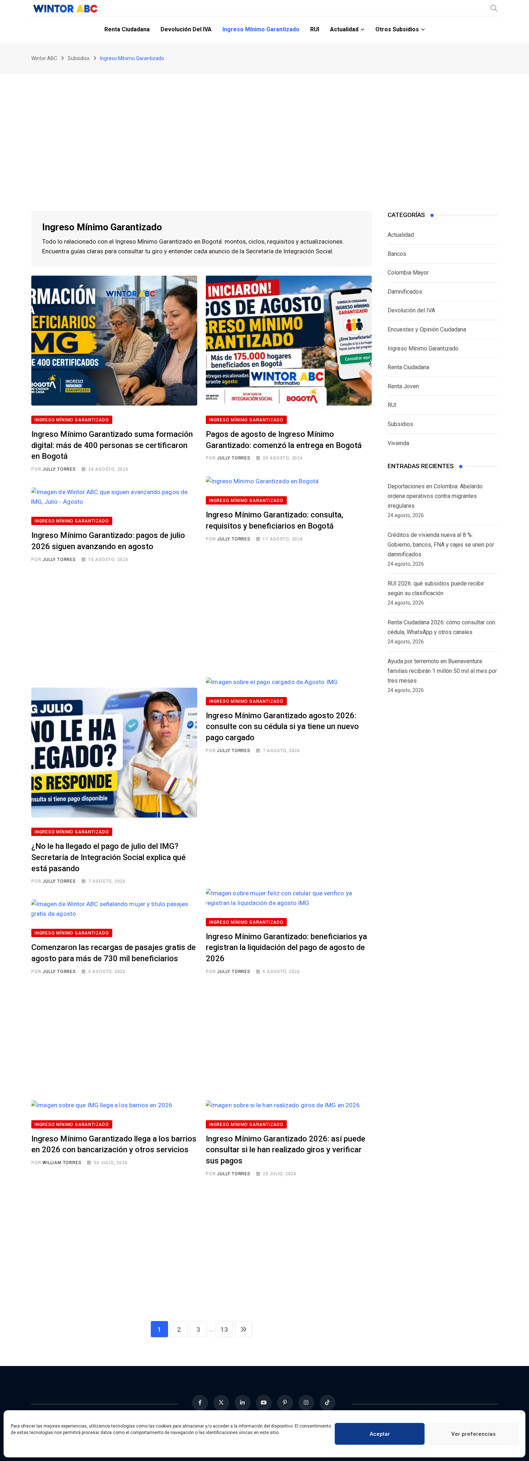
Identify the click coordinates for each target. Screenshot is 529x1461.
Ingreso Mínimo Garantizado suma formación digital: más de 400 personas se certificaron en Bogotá (112, 445)
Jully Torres (59, 469)
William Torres (61, 1162)
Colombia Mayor (408, 272)
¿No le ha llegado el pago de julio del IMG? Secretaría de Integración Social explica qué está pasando (108, 857)
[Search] (494, 8)
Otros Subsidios (397, 29)
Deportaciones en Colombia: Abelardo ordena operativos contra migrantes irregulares (435, 496)
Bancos (397, 253)
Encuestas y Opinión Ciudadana (427, 329)
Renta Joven (403, 386)
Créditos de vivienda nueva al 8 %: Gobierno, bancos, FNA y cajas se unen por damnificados (441, 545)
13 (224, 1329)
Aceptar (380, 1434)
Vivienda (398, 443)
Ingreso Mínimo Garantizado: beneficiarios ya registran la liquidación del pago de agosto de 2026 (286, 947)
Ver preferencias (473, 1434)
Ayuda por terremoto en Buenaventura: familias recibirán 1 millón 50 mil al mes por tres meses (442, 671)
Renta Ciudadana (127, 29)
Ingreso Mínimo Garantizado (260, 29)
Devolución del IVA (186, 29)
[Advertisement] (264, 128)
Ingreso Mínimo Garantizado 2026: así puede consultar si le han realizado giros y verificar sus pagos (285, 1150)
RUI (314, 29)
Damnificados (405, 291)
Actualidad (344, 29)
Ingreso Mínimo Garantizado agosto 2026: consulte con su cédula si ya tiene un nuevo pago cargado (282, 726)
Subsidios (400, 424)
